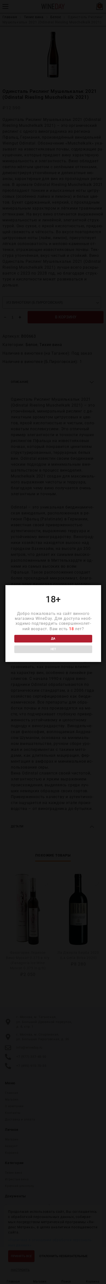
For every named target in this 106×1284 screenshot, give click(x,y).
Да (53, 638)
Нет (53, 649)
